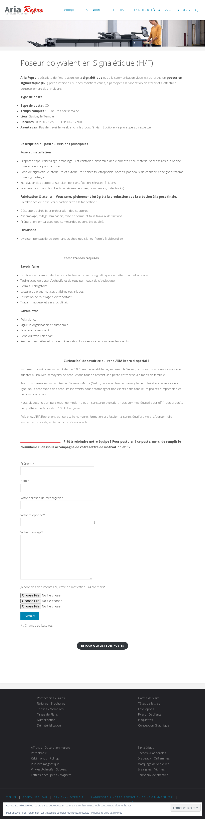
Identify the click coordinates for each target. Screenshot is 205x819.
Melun (11, 797)
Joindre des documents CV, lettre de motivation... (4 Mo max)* (63, 587)
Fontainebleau (35, 797)
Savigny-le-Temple (69, 797)
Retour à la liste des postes (102, 645)
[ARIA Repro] (24, 10)
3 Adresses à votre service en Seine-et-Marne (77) (132, 797)
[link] (196, 10)
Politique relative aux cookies (106, 812)
